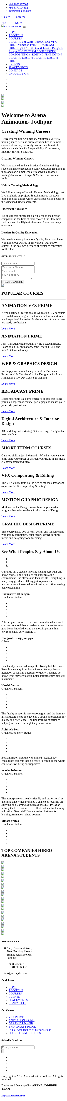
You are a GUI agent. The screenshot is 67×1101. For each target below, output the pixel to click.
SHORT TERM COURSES (34, 51)
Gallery (5, 16)
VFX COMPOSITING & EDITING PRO (32, 53)
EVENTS (14, 64)
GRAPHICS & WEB (21, 41)
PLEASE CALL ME (13, 282)
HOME (13, 32)
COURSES (15, 38)
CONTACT (15, 70)
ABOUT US (16, 35)
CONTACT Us (17, 1003)
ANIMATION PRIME (21, 1020)
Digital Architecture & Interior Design (30, 1029)
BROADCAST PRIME (22, 1026)
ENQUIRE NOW (11, 22)
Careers (20, 16)
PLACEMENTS (18, 67)
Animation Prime (27, 44)
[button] (8, 328)
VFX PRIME (16, 1016)
